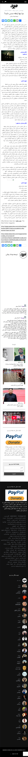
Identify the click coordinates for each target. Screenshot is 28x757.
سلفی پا (19, 542)
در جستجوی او (15, 532)
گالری (24, 556)
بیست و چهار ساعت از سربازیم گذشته (17, 524)
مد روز (17, 558)
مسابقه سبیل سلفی (10, 558)
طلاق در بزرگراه (7, 544)
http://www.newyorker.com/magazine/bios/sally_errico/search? (14, 234)
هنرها (11, 564)
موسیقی (15, 562)
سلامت (24, 542)
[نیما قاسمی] (23, 738)
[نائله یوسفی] (23, 691)
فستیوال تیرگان (13, 552)
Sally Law (18, 221)
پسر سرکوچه (23, 526)
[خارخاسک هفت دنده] (23, 668)
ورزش (7, 564)
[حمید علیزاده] (23, 650)
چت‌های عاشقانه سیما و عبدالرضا (18, 528)
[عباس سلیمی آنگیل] (23, 609)
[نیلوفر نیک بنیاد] (23, 715)
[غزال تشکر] (23, 644)
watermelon (13, 516)
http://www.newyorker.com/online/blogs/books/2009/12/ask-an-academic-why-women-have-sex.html (13, 228)
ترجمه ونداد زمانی (14, 16)
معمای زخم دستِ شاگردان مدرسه (18, 560)
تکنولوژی (14, 526)
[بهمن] (23, 598)
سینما (8, 542)
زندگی (21, 384)
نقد (14, 564)
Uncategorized (22, 516)
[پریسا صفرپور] (23, 685)
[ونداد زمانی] (23, 586)
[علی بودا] (23, 721)
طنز (25, 546)
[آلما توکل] (23, 709)
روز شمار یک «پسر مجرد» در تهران (18, 536)
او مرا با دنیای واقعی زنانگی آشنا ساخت (16, 522)
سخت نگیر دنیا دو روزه (20, 540)
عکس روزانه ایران (22, 550)
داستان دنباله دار (22, 530)
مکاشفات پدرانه (22, 562)
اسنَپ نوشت (14, 520)
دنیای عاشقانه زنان (21, 534)
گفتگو (20, 556)
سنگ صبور (13, 542)
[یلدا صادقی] (23, 703)
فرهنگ (7, 550)
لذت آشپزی (15, 556)
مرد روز (18, 580)
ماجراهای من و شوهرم (7, 556)
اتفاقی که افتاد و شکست (20, 518)
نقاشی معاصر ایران (21, 564)
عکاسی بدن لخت (9, 548)
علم (16, 550)
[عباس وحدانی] (23, 732)
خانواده (7, 528)
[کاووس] (23, 627)
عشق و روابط (15, 10)
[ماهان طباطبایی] (23, 592)
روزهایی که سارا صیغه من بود (19, 538)
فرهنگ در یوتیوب (22, 552)
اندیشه (8, 520)
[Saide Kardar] (23, 604)
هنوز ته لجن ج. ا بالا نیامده (17, 385)
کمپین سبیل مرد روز (8, 554)
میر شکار (10, 562)
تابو (18, 526)
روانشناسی (21, 10)
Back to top (15, 754)
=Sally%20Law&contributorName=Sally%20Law (13, 240)
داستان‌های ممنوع (6, 530)
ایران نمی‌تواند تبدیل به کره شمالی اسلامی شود (15, 406)
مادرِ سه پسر (23, 558)
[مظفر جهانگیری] (23, 680)
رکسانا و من (13, 534)
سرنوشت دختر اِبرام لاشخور (7, 540)
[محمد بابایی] (23, 621)
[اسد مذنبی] (23, 615)
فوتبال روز (6, 552)
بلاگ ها (4, 522)
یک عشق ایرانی (22, 566)
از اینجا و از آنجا (22, 520)
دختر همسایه (23, 532)
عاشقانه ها (20, 546)
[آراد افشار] (23, 639)
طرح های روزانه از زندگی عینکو (19, 544)
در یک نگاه (20, 362)
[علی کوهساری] (23, 726)
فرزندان (12, 550)
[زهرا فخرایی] (23, 674)
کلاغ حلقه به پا (17, 554)
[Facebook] (3, 20)
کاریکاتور (24, 554)
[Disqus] (14, 282)
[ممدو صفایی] (23, 697)
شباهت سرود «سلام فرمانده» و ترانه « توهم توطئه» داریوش (14, 365)
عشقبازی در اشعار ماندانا (20, 548)
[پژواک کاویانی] (23, 656)
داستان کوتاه (14, 530)
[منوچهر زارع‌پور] (23, 662)
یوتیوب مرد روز (14, 566)
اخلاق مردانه (10, 518)
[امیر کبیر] (23, 633)
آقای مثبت (6, 516)
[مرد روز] (23, 580)
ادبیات (4, 518)
